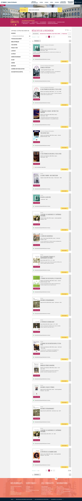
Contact (61, 486)
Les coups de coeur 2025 (46, 491)
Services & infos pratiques (16, 486)
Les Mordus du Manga (46, 492)
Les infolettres (29, 491)
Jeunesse (12, 491)
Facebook (28, 486)
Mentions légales (60, 492)
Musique (12, 488)
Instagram (28, 487)
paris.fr (12, 499)
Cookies (58, 491)
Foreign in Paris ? (60, 490)
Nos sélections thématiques (47, 488)
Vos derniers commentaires (47, 494)
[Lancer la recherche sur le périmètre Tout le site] (60, 10)
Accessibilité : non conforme (56, 499)
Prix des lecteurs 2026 (46, 490)
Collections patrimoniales (16, 492)
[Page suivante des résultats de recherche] (54, 37)
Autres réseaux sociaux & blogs (32, 490)
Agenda (12, 487)
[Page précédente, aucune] (46, 37)
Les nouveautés (44, 486)
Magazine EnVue (60, 487)
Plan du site (59, 494)
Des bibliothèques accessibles (63, 488)
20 (68, 36)
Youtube (28, 488)
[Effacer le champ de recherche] (57, 10)
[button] (78, 2)
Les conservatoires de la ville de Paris (42, 499)
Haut (56, 478)
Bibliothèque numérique (16, 494)
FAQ (57, 486)
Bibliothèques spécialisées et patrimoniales (24, 499)
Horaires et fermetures (46, 487)
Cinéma (12, 490)
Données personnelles (65, 491)
